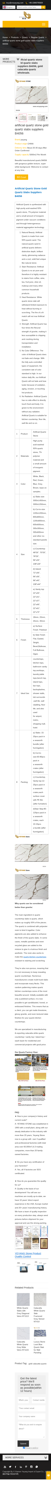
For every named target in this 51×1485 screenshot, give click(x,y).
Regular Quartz (37, 37)
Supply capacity (22, 154)
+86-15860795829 (36, 3)
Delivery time (21, 148)
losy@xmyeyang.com (14, 3)
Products (15, 37)
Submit (23, 1444)
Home (5, 37)
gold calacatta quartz (38, 1364)
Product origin (21, 143)
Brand (18, 139)
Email (21, 176)
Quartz (25, 37)
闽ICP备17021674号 (10, 1474)
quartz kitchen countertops (34, 957)
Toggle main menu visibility (44, 24)
